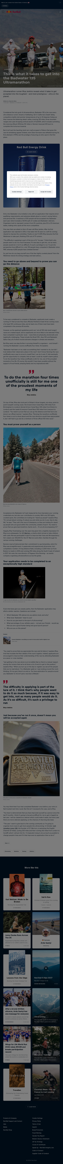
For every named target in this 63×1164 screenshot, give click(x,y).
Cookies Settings (17, 191)
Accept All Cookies (46, 191)
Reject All (31, 191)
